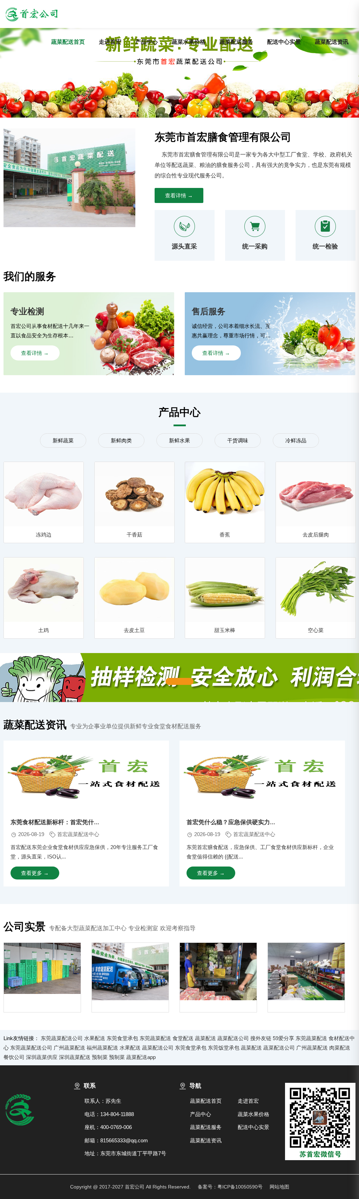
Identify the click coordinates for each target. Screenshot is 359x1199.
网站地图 (279, 1187)
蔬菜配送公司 (233, 1038)
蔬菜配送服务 (236, 42)
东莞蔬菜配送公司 (62, 1038)
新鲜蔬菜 (63, 440)
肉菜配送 (339, 1048)
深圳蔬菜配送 (74, 1057)
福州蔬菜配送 (102, 1048)
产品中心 (146, 42)
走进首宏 (110, 42)
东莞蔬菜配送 (155, 1038)
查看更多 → (35, 873)
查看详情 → (179, 195)
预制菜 (100, 1057)
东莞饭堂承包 (223, 1048)
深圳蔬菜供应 (41, 1057)
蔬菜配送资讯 (331, 42)
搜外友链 (260, 1038)
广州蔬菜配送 (69, 1048)
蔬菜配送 (205, 1038)
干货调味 (237, 440)
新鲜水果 (179, 440)
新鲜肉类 (121, 440)
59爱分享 (283, 1038)
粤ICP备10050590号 (240, 1187)
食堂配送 (183, 1038)
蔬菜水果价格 (188, 42)
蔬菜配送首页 (68, 42)
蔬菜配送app (141, 1057)
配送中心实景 (284, 42)
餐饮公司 (14, 1057)
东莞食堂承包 (122, 1038)
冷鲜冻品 (295, 440)
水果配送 (94, 1038)
